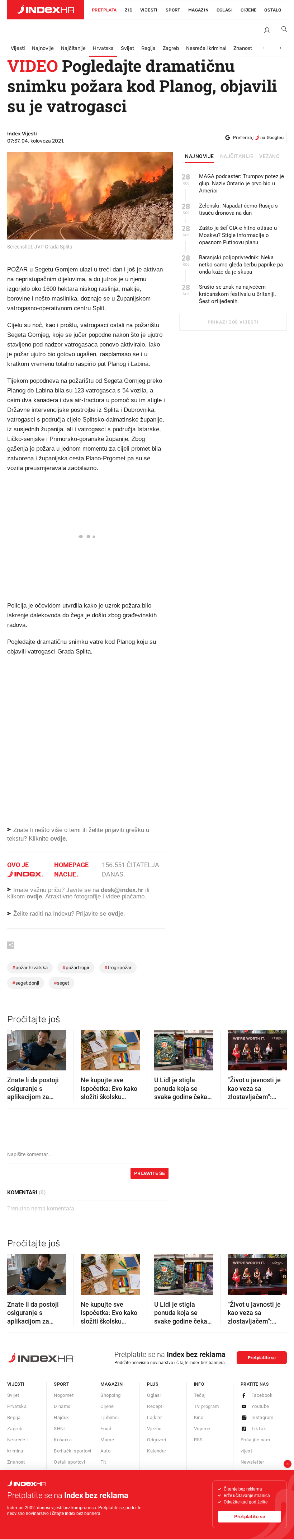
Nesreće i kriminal (206, 48)
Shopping (110, 1395)
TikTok (258, 1428)
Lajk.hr (154, 1417)
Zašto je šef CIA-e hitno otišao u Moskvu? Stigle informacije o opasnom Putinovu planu (238, 235)
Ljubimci (109, 1417)
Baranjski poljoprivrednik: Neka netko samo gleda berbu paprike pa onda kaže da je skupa (241, 264)
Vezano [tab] (269, 156)
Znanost (242, 48)
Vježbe (154, 1428)
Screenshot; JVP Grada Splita (39, 247)
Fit (103, 1462)
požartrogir (76, 967)
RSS (198, 1439)
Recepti (155, 1406)
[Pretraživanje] (281, 30)
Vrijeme (202, 1428)
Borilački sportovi (72, 1451)
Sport (173, 10)
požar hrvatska (30, 967)
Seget (61, 983)
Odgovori (156, 1439)
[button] (16, 1048)
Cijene (248, 10)
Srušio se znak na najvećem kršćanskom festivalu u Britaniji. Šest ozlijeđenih (237, 294)
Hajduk (61, 1417)
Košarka (63, 1439)
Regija (148, 48)
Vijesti (149, 10)
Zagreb (171, 48)
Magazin (111, 1384)
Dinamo (62, 1406)
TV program (206, 1406)
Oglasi (225, 10)
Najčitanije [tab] (236, 156)
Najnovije (43, 48)
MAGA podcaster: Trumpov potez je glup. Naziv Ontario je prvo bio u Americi (241, 183)
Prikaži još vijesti (233, 322)
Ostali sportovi (69, 1462)
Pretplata (104, 10)
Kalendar (156, 1451)
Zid (128, 10)
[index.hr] (45, 9)
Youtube (260, 1406)
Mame (107, 1439)
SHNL (60, 1428)
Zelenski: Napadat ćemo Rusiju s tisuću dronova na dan (238, 209)
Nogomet (64, 1395)
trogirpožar (118, 967)
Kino (199, 1417)
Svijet (127, 48)
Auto (105, 1451)
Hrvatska (103, 48)
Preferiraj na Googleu (258, 137)
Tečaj (200, 1395)
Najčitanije (73, 48)
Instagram (262, 1417)
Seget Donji (25, 983)
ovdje (34, 896)
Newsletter (252, 1462)
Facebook (261, 1395)
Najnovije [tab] (199, 156)
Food (105, 1428)
